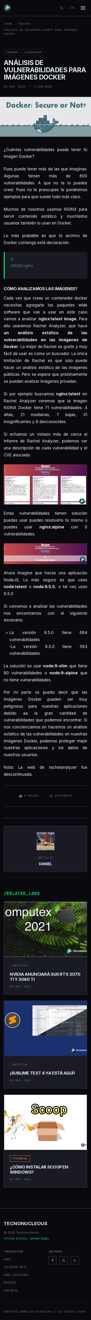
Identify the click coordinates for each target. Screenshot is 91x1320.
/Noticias (20, 965)
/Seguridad (33, 52)
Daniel (45, 864)
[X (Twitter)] (64, 1260)
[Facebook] (52, 1260)
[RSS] (75, 1260)
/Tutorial (20, 1158)
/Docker (24, 23)
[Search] (62, 8)
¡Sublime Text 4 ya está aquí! (42, 1073)
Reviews (10, 1283)
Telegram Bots (15, 1267)
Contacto (11, 1290)
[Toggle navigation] (83, 7)
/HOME (8, 23)
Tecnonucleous (25, 1223)
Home (7, 1259)
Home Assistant (16, 1275)
